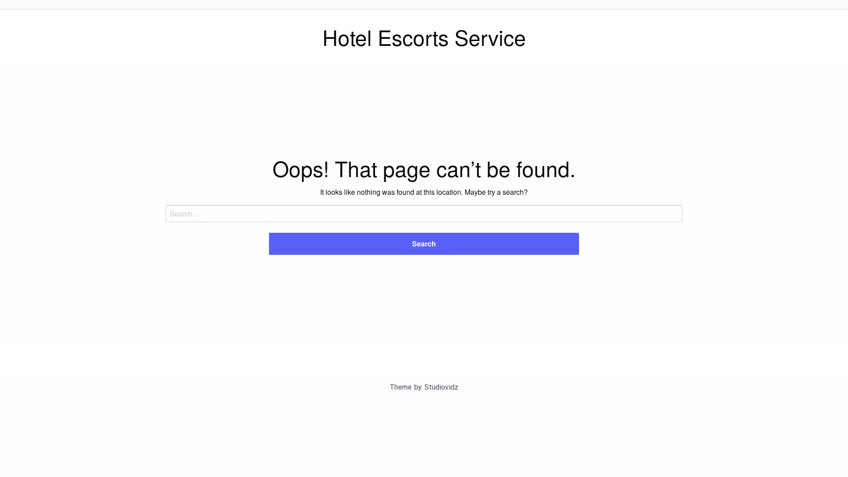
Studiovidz (441, 387)
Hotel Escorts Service (424, 37)
